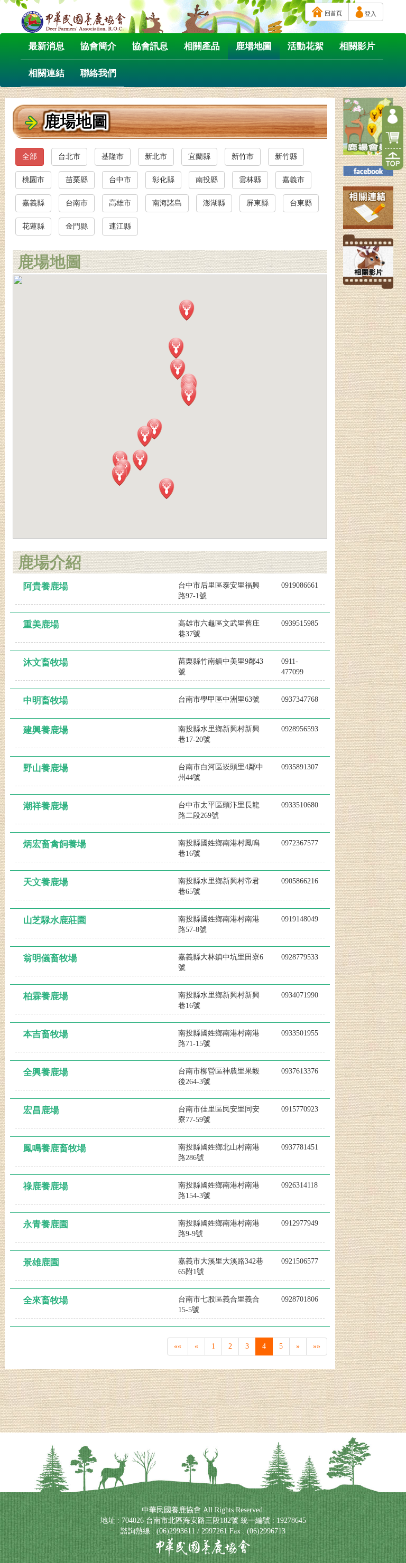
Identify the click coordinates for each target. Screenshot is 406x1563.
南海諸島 (167, 203)
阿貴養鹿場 (45, 586)
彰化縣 (163, 180)
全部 (29, 157)
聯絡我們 (98, 73)
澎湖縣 (214, 203)
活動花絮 (306, 46)
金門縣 (77, 226)
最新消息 (46, 46)
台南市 (77, 203)
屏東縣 (257, 203)
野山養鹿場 (45, 768)
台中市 (120, 180)
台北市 (69, 157)
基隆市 (113, 157)
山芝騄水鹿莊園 (54, 920)
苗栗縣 (77, 180)
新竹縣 (286, 157)
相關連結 (46, 73)
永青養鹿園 (45, 1224)
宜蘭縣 (199, 157)
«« (177, 1346)
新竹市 (243, 157)
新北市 (156, 157)
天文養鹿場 (45, 882)
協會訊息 (150, 46)
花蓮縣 (33, 226)
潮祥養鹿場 (45, 806)
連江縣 (120, 226)
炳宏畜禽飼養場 (54, 844)
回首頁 (332, 13)
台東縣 (301, 203)
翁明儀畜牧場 (50, 958)
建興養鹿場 (45, 730)
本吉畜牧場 (45, 1034)
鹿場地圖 (254, 46)
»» (316, 1346)
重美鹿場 (41, 624)
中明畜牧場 (45, 700)
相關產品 (202, 46)
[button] (176, 348)
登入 (369, 14)
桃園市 (33, 180)
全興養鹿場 (45, 1072)
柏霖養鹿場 (45, 996)
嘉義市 (293, 180)
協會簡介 (98, 46)
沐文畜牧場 (45, 662)
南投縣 (207, 180)
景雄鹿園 (41, 1262)
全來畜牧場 (45, 1300)
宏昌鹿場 (41, 1110)
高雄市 (120, 203)
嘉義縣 (33, 203)
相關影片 (357, 46)
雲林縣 (250, 180)
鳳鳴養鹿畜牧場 (54, 1148)
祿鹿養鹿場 (45, 1186)
